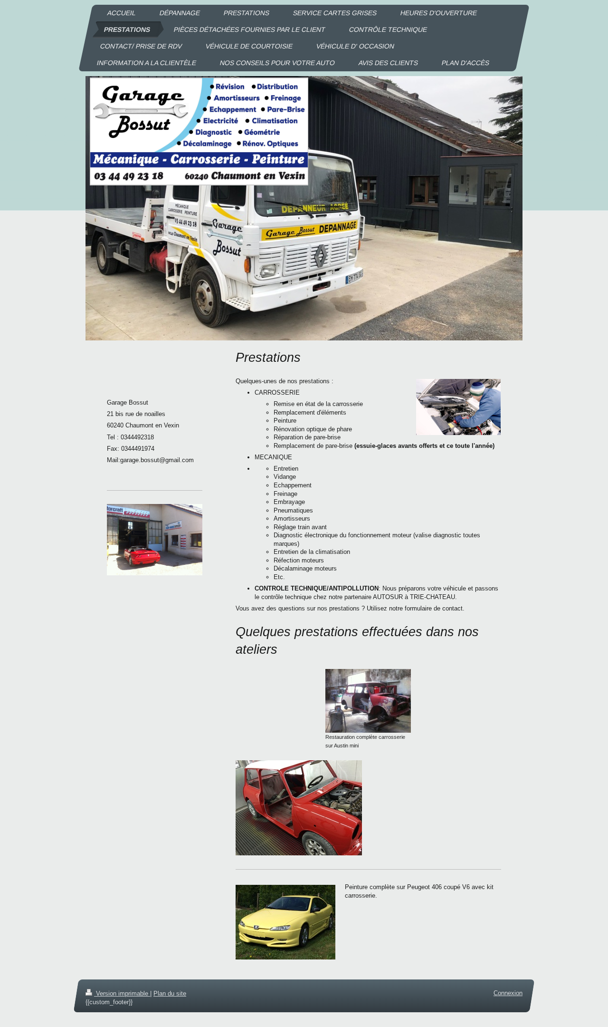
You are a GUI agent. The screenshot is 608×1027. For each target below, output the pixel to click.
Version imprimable (122, 993)
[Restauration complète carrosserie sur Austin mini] (368, 701)
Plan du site (169, 993)
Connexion (508, 993)
